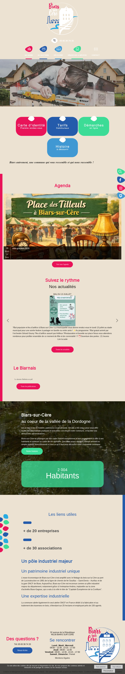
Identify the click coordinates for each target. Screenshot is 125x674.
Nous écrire (22, 650)
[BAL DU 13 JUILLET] (62, 311)
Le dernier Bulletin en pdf (24, 379)
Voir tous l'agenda (62, 264)
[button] (121, 171)
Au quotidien (43, 54)
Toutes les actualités (62, 349)
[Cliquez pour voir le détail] (62, 226)
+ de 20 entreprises (41, 531)
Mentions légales (62, 658)
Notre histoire (32, 451)
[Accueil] (62, 18)
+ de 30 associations (42, 548)
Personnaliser (108, 671)
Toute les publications (28, 386)
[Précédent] (8, 320)
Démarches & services (77, 54)
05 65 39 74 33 (67, 41)
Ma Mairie (29, 54)
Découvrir (58, 54)
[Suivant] (117, 320)
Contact (96, 54)
